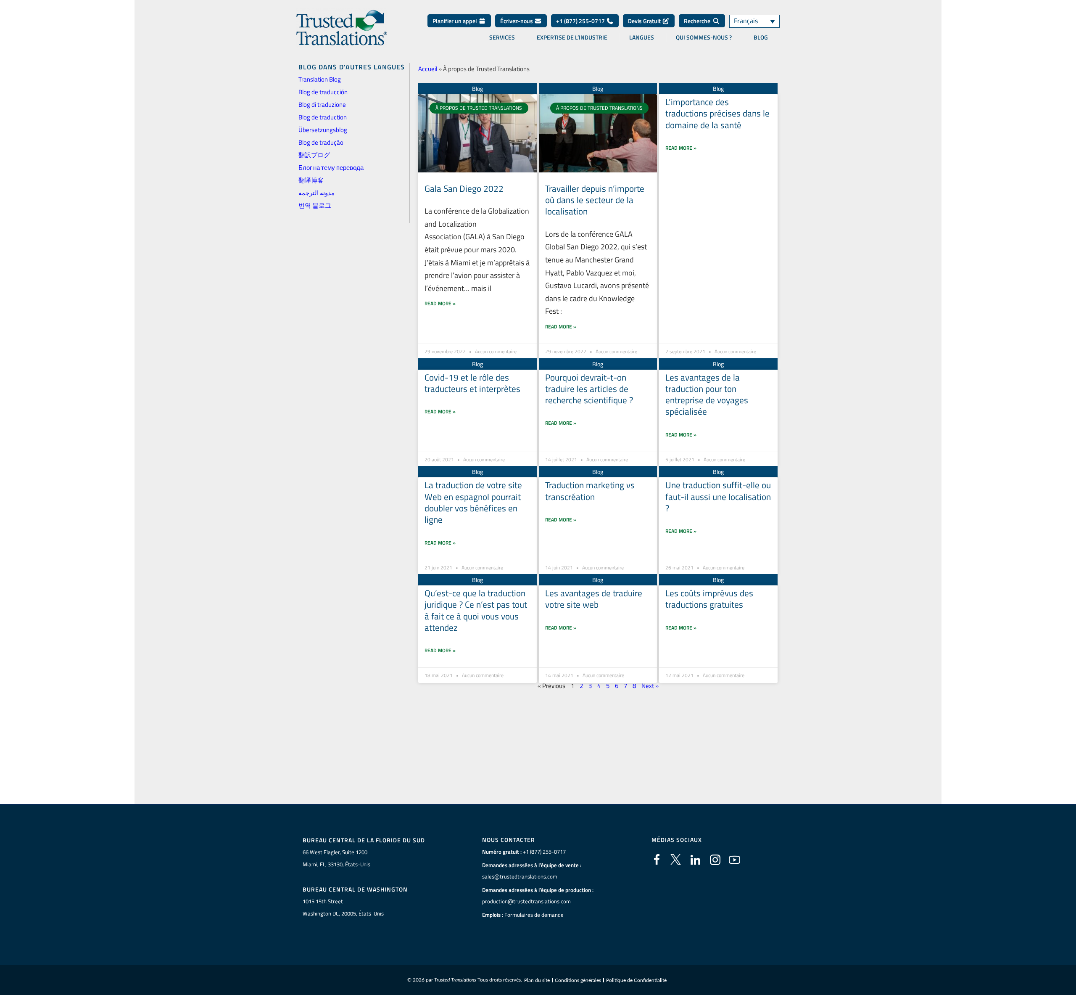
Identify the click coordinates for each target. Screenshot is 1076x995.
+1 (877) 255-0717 (581, 20)
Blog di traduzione (322, 104)
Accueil (427, 69)
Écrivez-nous (517, 20)
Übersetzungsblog (322, 130)
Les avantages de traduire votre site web (593, 598)
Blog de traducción (323, 92)
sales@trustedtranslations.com (519, 876)
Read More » (440, 303)
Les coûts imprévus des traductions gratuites (709, 598)
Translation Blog (319, 79)
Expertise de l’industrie (572, 37)
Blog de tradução (320, 142)
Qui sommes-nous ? (704, 37)
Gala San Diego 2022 (464, 188)
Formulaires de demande (534, 914)
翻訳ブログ (314, 155)
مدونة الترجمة (316, 193)
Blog (761, 37)
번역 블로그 (314, 205)
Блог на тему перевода (331, 167)
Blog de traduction (322, 117)
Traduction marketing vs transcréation (590, 490)
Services (502, 37)
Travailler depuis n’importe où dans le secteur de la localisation (594, 200)
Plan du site (537, 980)
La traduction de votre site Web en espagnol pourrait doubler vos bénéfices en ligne (473, 502)
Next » (650, 686)
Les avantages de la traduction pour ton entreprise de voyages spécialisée (706, 394)
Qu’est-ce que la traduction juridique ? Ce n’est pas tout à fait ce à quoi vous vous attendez (476, 610)
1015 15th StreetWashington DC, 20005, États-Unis (343, 907)
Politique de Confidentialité (636, 980)
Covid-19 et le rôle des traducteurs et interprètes (472, 382)
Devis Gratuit (645, 20)
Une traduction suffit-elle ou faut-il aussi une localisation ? (718, 496)
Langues (641, 37)
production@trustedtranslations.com (526, 901)
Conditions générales (578, 980)
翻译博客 (311, 180)
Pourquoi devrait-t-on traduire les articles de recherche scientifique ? (589, 388)
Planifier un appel (455, 20)
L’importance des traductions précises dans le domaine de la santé (717, 113)
